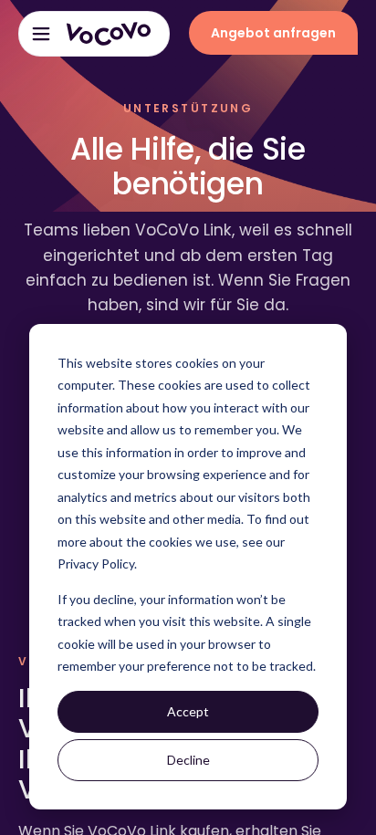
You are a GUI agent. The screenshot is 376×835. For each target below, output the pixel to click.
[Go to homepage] (109, 34)
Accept (188, 711)
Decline (188, 759)
